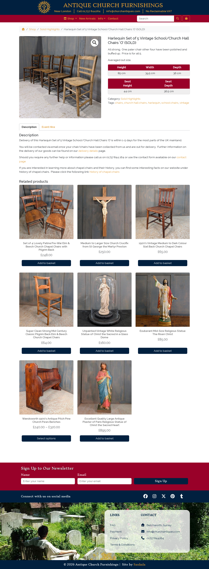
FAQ (112, 525)
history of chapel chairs (104, 171)
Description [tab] (29, 126)
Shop (32, 29)
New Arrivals (87, 18)
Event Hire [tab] (48, 126)
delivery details (88, 150)
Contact (113, 18)
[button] (94, 43)
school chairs (169, 102)
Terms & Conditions (122, 544)
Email (83, 475)
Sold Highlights (50, 29)
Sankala (139, 564)
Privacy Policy (119, 538)
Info (100, 18)
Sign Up (161, 481)
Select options (46, 438)
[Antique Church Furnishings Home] (44, 6)
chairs (119, 102)
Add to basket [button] (46, 263)
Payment (116, 531)
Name (26, 475)
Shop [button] (71, 18)
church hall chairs (135, 102)
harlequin (154, 102)
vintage (184, 102)
